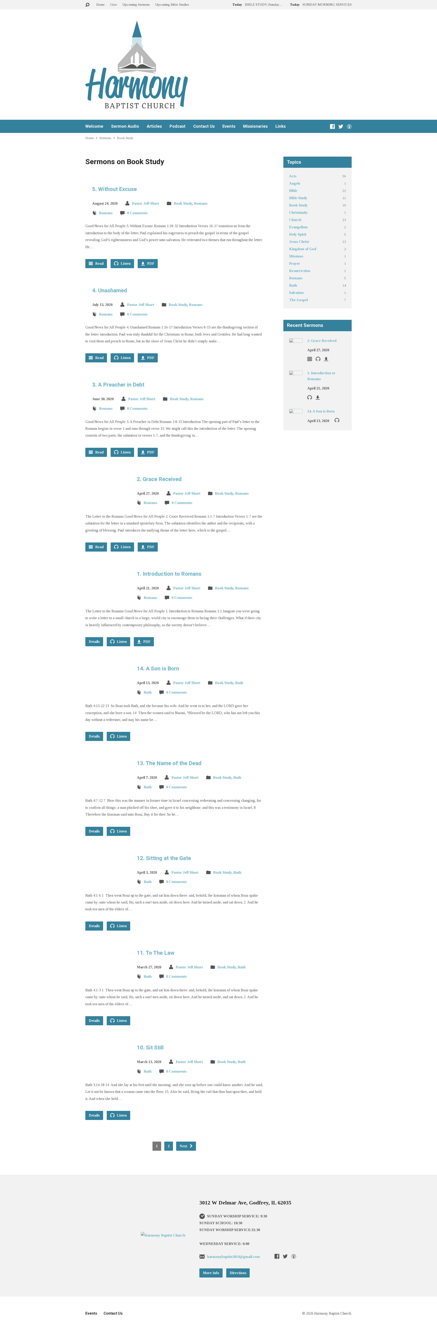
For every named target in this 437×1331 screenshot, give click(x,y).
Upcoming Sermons (136, 4)
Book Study (125, 138)
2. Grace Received (159, 479)
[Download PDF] (326, 359)
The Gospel (298, 300)
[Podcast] (349, 126)
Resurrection (299, 271)
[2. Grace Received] (107, 502)
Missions (296, 256)
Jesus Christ (299, 242)
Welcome (94, 126)
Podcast (177, 126)
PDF (150, 263)
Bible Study (298, 198)
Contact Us (204, 126)
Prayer (294, 263)
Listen (125, 263)
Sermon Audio (125, 126)
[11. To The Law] (107, 976)
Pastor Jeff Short (145, 203)
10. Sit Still (150, 1047)
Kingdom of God (302, 249)
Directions (238, 1273)
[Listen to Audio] (318, 358)
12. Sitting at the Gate (164, 858)
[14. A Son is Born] (107, 692)
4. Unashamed (109, 290)
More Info (211, 1273)
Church (295, 220)
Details (94, 642)
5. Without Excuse (114, 189)
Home (100, 4)
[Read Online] (309, 358)
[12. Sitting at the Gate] (107, 881)
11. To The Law (155, 953)
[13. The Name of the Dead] (107, 787)
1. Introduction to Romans (169, 574)
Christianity (298, 212)
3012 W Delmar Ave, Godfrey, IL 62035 (245, 1203)
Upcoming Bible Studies (172, 4)
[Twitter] (340, 126)
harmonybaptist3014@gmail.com (233, 1257)
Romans (200, 203)
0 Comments (137, 213)
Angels (294, 183)
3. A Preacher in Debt (118, 385)
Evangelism (298, 227)
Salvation (296, 293)
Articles (154, 126)
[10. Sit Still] (107, 1071)
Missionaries (255, 126)
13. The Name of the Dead (169, 763)
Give (113, 4)
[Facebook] (332, 126)
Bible (293, 191)
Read (99, 263)
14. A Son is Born (158, 668)
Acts (292, 176)
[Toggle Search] (87, 5)
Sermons (105, 138)
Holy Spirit (297, 234)
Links (280, 126)
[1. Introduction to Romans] (107, 597)
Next (184, 1146)
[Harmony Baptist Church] (163, 1235)
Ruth (239, 683)
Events (228, 126)
